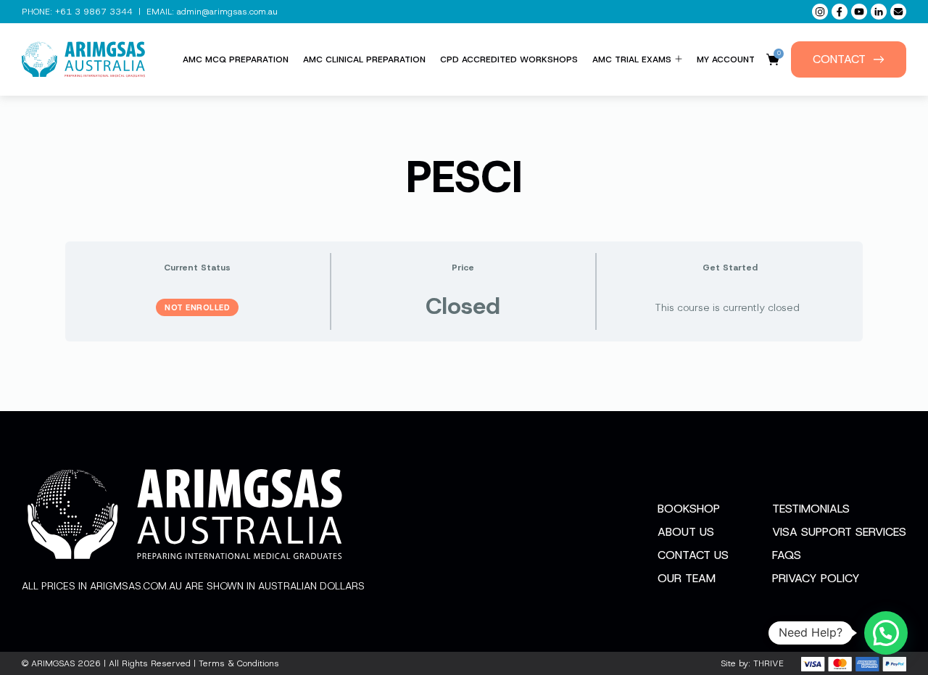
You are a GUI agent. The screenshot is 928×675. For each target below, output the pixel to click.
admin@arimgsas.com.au (227, 11)
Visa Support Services (839, 531)
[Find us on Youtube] (859, 12)
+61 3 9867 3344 (94, 11)
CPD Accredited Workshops (509, 59)
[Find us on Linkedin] (879, 12)
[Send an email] (898, 12)
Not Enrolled (197, 307)
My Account (726, 59)
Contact (839, 59)
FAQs (786, 555)
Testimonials (811, 508)
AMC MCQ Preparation (236, 59)
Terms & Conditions (239, 663)
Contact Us (693, 555)
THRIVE (768, 663)
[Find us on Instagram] (820, 12)
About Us (686, 531)
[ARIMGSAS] (83, 59)
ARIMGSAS (53, 663)
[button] (886, 633)
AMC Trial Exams (631, 59)
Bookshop (689, 508)
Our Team (687, 578)
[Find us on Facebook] (840, 12)
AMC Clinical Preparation (364, 59)
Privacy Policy (816, 578)
